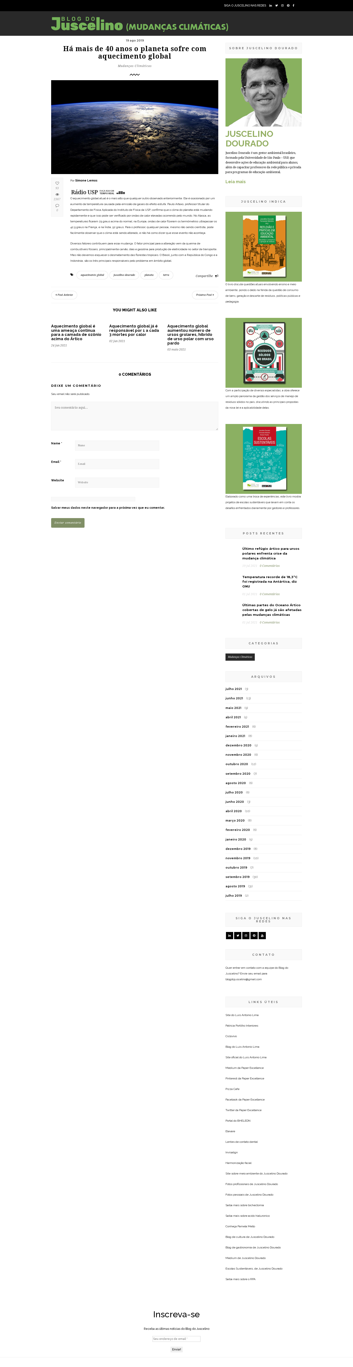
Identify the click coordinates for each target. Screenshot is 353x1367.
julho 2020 (234, 792)
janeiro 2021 (235, 736)
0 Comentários (270, 566)
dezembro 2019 (237, 849)
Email (56, 462)
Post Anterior (65, 294)
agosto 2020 (235, 783)
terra (166, 275)
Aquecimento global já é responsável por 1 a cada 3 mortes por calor (134, 330)
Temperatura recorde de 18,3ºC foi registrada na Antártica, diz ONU (270, 581)
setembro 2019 (237, 877)
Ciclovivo (231, 1036)
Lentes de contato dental (241, 1141)
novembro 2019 (237, 858)
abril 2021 (233, 717)
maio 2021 (233, 708)
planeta (149, 275)
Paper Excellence (252, 1068)
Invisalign (231, 1152)
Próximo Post (204, 294)
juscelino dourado (124, 275)
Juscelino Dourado (275, 1173)
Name (56, 443)
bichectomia (256, 1205)
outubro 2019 (236, 867)
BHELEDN (243, 1120)
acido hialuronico (259, 1215)
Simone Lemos (86, 180)
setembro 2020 (237, 773)
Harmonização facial (238, 1163)
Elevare (230, 1131)
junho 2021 (234, 698)
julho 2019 (233, 895)
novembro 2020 (238, 754)
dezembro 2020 (238, 745)
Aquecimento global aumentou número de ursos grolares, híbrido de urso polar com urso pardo (190, 334)
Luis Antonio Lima (247, 1015)
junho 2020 (234, 802)
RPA (253, 1279)
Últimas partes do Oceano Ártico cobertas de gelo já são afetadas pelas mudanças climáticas (272, 610)
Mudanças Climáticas (135, 66)
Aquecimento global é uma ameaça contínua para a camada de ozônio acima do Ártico (76, 332)
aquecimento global (92, 275)
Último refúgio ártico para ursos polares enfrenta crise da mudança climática (270, 553)
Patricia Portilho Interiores (241, 1025)
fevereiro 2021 (237, 726)
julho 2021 (233, 689)
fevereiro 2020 (237, 830)
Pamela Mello (246, 1226)
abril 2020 (233, 811)
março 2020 (235, 820)
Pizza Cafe (232, 1089)
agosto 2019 (235, 886)
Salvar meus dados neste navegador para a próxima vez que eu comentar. (108, 507)
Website (57, 480)
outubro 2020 (236, 764)
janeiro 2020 (235, 839)
